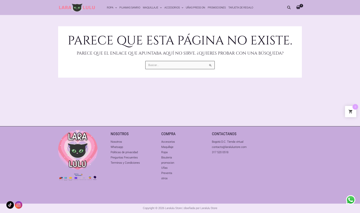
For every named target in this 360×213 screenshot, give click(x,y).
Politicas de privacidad (124, 152)
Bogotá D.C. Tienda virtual (227, 141)
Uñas (164, 168)
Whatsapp (117, 147)
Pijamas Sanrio (129, 7)
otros (164, 178)
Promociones (217, 7)
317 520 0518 (220, 152)
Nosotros (116, 141)
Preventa (166, 173)
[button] (115, 7)
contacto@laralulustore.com (229, 147)
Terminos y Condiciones (125, 162)
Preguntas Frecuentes (124, 157)
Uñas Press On (195, 7)
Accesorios (172, 7)
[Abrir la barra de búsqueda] (289, 7)
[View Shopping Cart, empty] (298, 7)
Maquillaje (150, 7)
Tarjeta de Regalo (240, 7)
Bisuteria (166, 157)
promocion (167, 162)
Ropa (110, 7)
